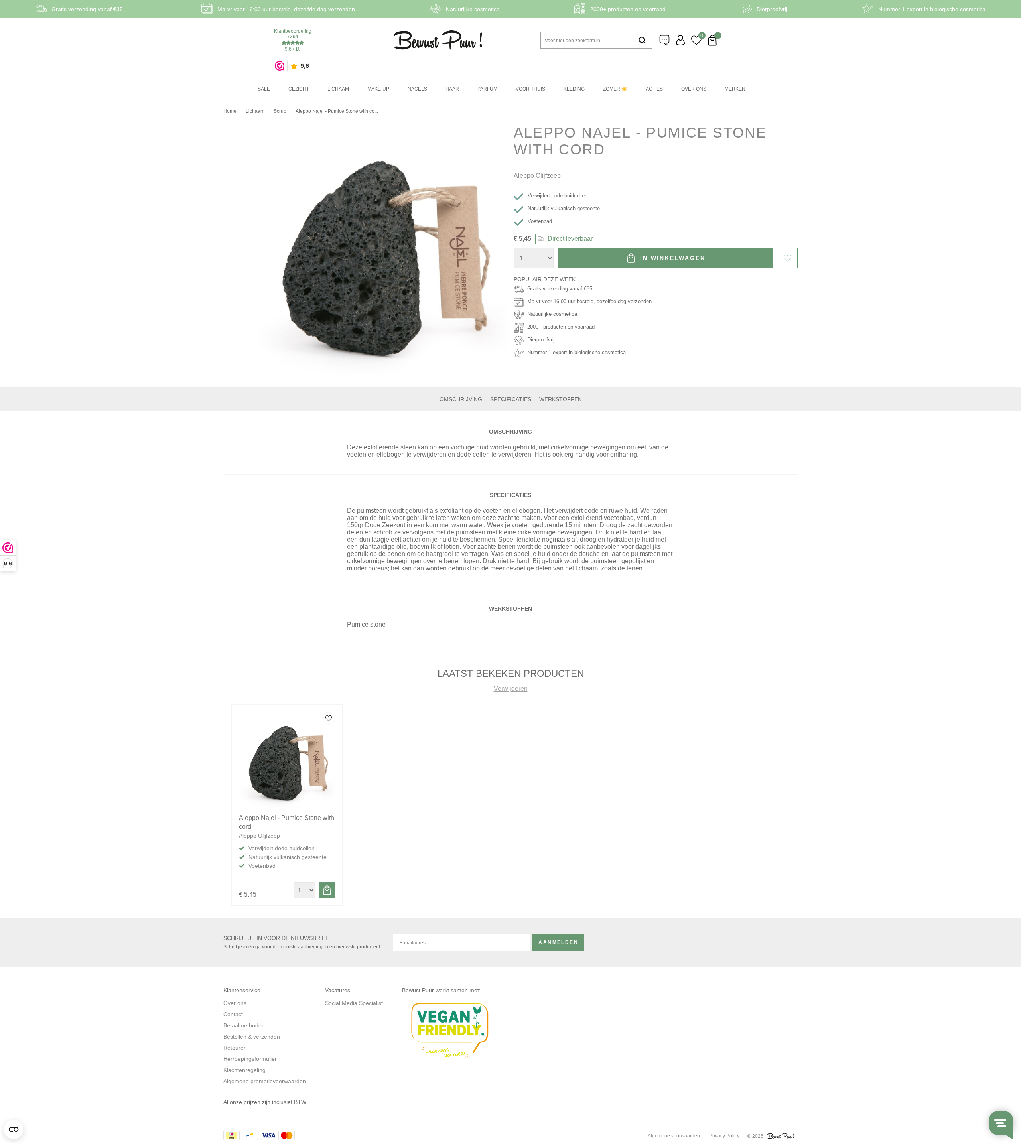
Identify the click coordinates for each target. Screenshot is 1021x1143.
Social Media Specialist (354, 1003)
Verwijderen (511, 688)
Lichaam (338, 89)
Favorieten (788, 258)
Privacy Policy (724, 1136)
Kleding (574, 89)
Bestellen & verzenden (251, 1036)
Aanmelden (558, 942)
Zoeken (642, 40)
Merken (735, 89)
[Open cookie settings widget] (13, 1129)
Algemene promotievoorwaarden (264, 1081)
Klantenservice (664, 40)
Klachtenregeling (244, 1070)
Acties (654, 89)
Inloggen (680, 40)
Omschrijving (461, 399)
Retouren (235, 1047)
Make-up (378, 89)
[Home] (438, 40)
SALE (264, 89)
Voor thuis (530, 89)
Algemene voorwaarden (674, 1136)
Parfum (487, 89)
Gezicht (298, 89)
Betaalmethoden (244, 1025)
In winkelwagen (672, 258)
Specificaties (510, 399)
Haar (452, 89)
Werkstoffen (560, 399)
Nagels (417, 89)
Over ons (693, 89)
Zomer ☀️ (615, 89)
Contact (233, 1014)
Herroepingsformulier (250, 1059)
